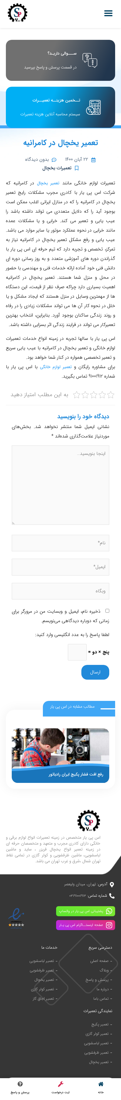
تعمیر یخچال (48, 183)
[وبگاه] (60, 592)
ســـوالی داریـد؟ (62, 53)
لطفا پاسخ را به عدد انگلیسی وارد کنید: (72, 634)
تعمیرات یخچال (56, 168)
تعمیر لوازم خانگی (56, 367)
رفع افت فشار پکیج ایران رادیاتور (76, 774)
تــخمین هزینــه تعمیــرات (56, 100)
